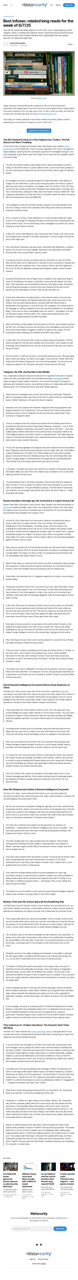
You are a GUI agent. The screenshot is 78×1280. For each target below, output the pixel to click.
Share (70, 44)
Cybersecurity (8, 16)
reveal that (64, 691)
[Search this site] (51, 5)
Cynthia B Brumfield (17, 43)
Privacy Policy (43, 1259)
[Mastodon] (41, 1245)
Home (5, 5)
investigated (58, 379)
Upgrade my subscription (39, 131)
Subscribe (69, 5)
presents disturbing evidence (41, 1032)
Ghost (43, 1264)
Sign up (32, 1259)
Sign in (58, 5)
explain (47, 793)
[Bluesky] (37, 1245)
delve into (69, 906)
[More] (11, 5)
